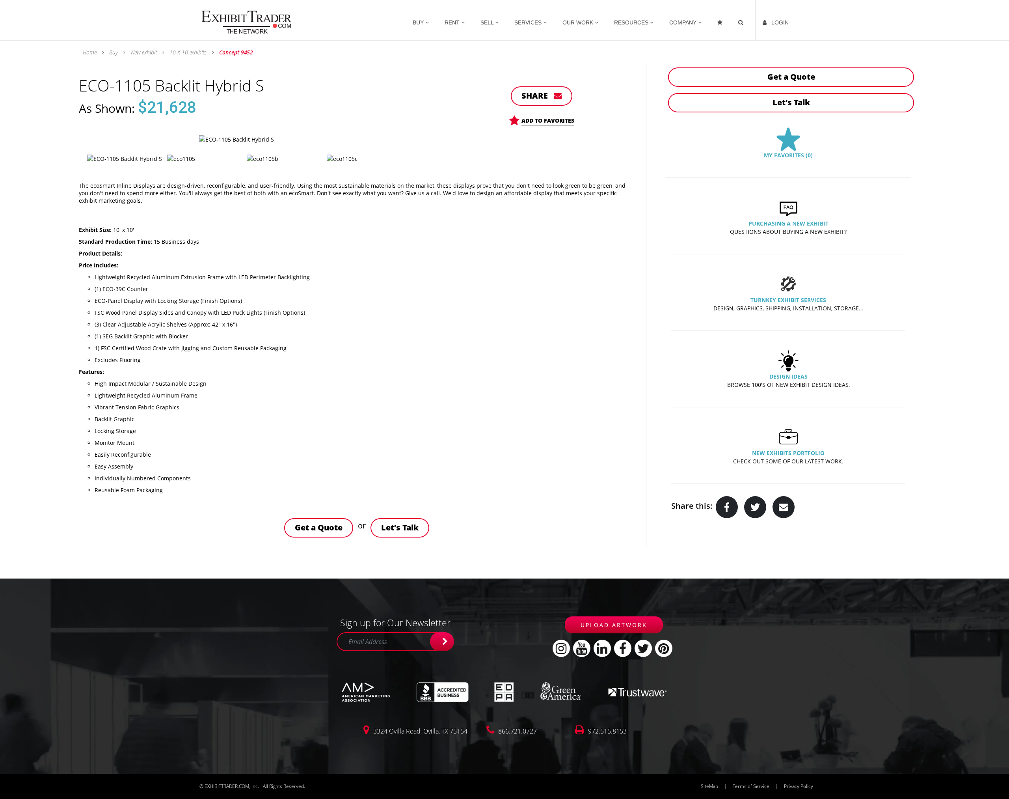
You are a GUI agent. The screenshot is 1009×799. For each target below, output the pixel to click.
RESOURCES (632, 22)
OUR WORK (578, 22)
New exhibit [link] (143, 52)
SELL (487, 22)
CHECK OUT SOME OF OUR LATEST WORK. (788, 461)
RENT (453, 22)
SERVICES (528, 22)
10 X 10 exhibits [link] (188, 52)
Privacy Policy (798, 786)
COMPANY (683, 22)
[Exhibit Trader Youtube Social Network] (581, 648)
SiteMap (709, 786)
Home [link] (90, 52)
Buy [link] (113, 52)
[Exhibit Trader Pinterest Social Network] (663, 648)
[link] (246, 21)
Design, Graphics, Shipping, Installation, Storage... (788, 308)
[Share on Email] (784, 507)
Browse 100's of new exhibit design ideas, (788, 384)
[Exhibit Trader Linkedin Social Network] (602, 648)
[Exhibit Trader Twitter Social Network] (643, 648)
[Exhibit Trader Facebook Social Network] (622, 648)
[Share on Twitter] (755, 507)
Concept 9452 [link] (235, 52)
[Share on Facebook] (727, 507)
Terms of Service (751, 786)
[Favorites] (720, 20)
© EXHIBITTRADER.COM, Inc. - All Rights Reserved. (252, 786)
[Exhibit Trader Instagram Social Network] (561, 648)
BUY (419, 22)
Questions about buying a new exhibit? (788, 231)
